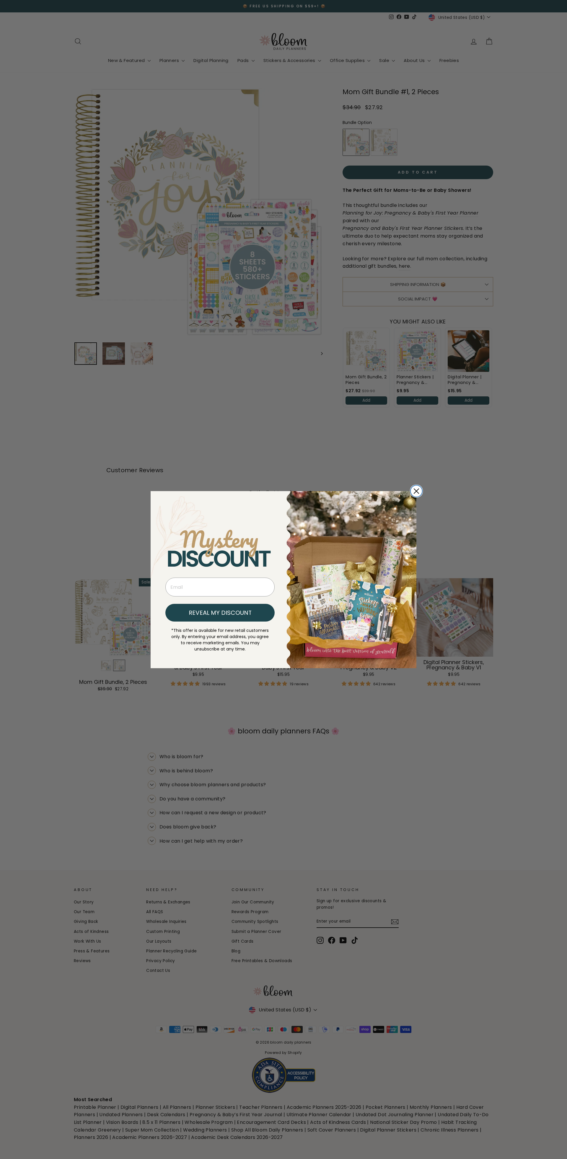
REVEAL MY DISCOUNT (220, 613)
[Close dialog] (416, 491)
